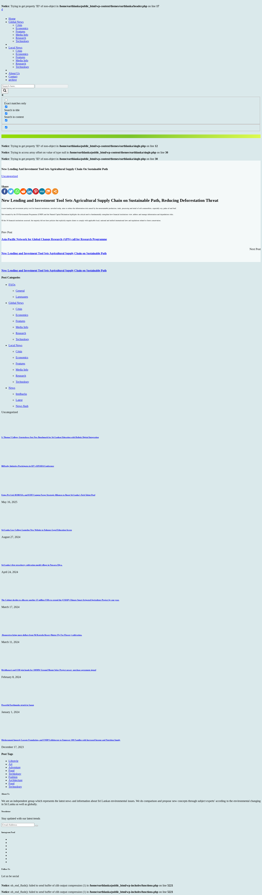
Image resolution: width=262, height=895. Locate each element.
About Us (14, 73)
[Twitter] (11, 191)
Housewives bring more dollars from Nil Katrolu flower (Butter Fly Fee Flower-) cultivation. (41, 635)
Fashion (13, 777)
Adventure (14, 767)
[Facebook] (4, 191)
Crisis (19, 25)
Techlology (15, 773)
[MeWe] (42, 191)
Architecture (15, 780)
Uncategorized (9, 176)
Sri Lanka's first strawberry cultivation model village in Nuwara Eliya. (31, 565)
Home (12, 18)
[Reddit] (23, 191)
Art (10, 764)
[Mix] (48, 191)
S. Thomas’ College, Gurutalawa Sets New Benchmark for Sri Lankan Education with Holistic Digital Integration (50, 437)
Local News (15, 47)
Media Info (22, 34)
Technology (22, 41)
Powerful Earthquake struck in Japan (17, 705)
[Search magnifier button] (4, 91)
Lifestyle (13, 760)
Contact (13, 76)
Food (11, 770)
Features (20, 31)
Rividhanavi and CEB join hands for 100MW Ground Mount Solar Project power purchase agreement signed (48, 670)
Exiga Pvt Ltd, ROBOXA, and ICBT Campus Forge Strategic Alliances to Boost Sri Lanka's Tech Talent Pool (48, 495)
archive (13, 79)
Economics (22, 28)
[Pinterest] (36, 191)
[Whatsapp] (17, 191)
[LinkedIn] (29, 191)
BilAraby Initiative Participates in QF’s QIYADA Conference (27, 466)
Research (21, 37)
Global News (16, 21)
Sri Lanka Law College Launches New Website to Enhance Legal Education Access (36, 530)
